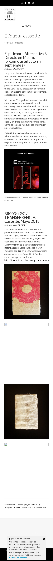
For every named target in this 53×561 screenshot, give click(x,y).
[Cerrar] (44, 539)
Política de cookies (18, 557)
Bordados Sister (15, 103)
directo (7, 200)
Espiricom (16, 197)
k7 (12, 200)
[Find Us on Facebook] (25, 2)
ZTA (44, 507)
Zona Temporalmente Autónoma (29, 507)
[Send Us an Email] (22, 2)
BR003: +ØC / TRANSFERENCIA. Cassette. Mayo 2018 (22, 217)
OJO (39, 504)
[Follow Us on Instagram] (33, 2)
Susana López (21, 115)
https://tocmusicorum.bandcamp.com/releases (26, 260)
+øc (13, 504)
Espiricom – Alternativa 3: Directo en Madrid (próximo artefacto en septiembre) (26, 59)
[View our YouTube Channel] (29, 2)
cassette (45, 197)
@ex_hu (36, 238)
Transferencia (9, 507)
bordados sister (35, 197)
